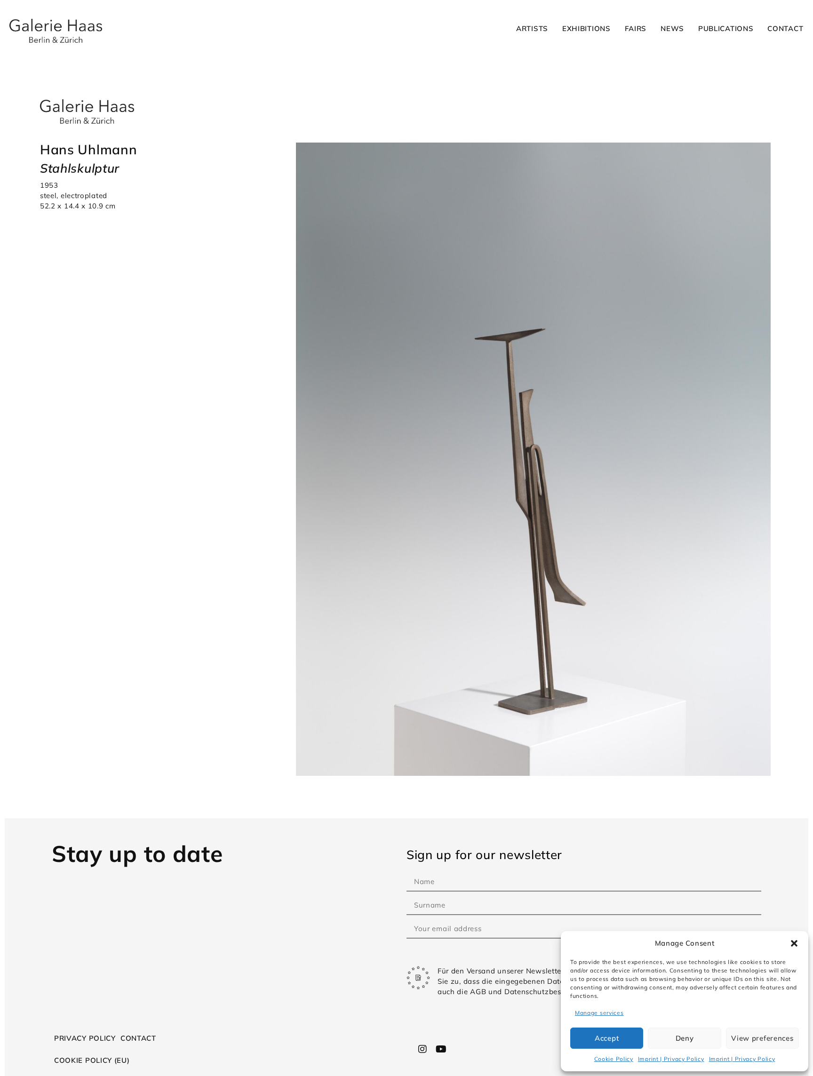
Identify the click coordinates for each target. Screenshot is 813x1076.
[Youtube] (440, 1049)
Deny (685, 1038)
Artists (532, 28)
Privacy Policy (85, 1038)
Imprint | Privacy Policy (671, 1058)
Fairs (636, 28)
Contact (785, 28)
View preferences (762, 1038)
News (672, 28)
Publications (725, 28)
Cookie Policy (613, 1058)
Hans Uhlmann (88, 149)
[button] (794, 943)
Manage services (599, 1012)
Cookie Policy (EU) (92, 1060)
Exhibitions (586, 28)
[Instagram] (423, 1049)
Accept (607, 1038)
